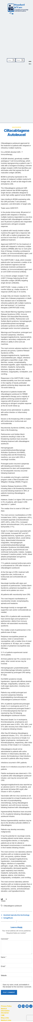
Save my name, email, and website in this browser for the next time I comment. (17, 985)
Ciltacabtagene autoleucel (12, 905)
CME (2, 1015)
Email (3, 966)
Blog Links (5, 1018)
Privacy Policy (6, 1006)
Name (3, 957)
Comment (5, 939)
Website (4, 975)
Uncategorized (16, 127)
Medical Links (6, 1020)
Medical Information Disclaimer (5, 1010)
